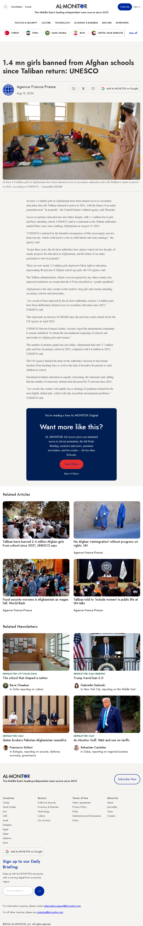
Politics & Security (26, 23)
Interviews (122, 23)
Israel (5, 820)
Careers (111, 816)
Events (28, 7)
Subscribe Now (127, 779)
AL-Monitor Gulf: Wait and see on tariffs (102, 740)
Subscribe (124, 6)
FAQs (75, 811)
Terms (66, 473)
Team (110, 811)
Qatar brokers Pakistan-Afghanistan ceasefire (34, 740)
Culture (46, 23)
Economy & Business (86, 23)
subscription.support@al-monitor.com (62, 906)
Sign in (136, 6)
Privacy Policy (79, 807)
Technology (62, 23)
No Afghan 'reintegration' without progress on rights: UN (106, 543)
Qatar (6, 834)
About (110, 802)
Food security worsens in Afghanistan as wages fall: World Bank (35, 601)
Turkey (6, 802)
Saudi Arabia (9, 807)
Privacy (76, 473)
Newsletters (16, 7)
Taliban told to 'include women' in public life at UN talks (106, 601)
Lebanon (7, 838)
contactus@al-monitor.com (50, 912)
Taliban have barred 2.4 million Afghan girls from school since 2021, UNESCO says (33, 543)
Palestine (7, 825)
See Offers (71, 464)
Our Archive (44, 820)
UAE (5, 816)
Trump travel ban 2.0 (88, 678)
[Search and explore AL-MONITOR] (5, 7)
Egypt (5, 829)
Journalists (112, 807)
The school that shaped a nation (25, 678)
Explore (107, 23)
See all (133, 33)
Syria (5, 842)
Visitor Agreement (81, 802)
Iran (5, 811)
